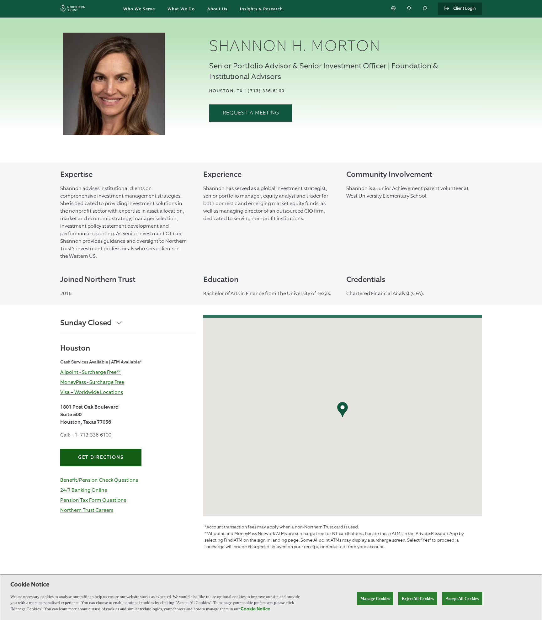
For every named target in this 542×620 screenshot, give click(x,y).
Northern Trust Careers (86, 510)
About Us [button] (217, 9)
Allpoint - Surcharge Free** (90, 372)
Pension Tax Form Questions (93, 500)
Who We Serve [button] (139, 9)
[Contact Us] (409, 9)
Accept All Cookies (462, 598)
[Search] (425, 9)
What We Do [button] (181, 9)
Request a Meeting (251, 113)
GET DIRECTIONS (101, 457)
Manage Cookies (375, 598)
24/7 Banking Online (83, 490)
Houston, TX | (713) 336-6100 (246, 90)
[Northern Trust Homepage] (74, 9)
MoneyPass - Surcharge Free (92, 382)
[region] (271, 597)
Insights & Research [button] (261, 9)
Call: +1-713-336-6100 (85, 435)
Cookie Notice (255, 609)
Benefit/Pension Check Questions (99, 480)
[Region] (394, 9)
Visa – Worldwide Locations (91, 392)
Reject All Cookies (418, 598)
